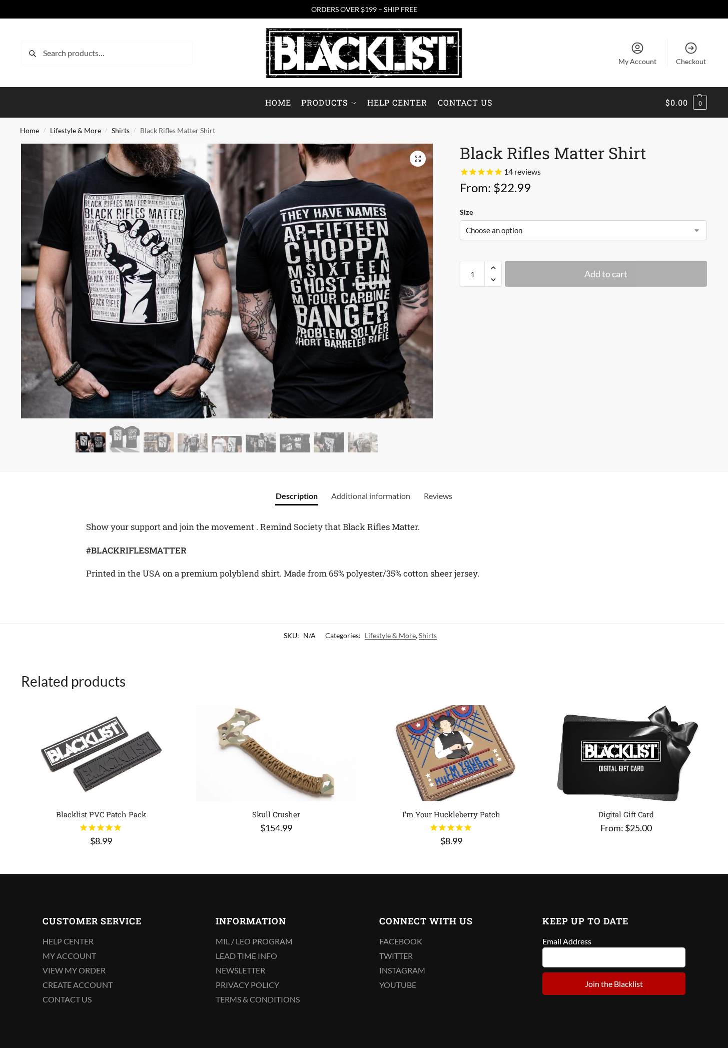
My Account (637, 61)
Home (29, 131)
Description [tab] (297, 495)
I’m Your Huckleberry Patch (451, 814)
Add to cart (605, 273)
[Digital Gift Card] (626, 753)
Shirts (121, 131)
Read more (101, 863)
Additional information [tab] (370, 495)
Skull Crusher (276, 814)
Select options (626, 850)
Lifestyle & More (75, 131)
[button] (686, 103)
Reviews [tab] (438, 495)
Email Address (566, 941)
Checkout (691, 61)
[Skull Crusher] (276, 753)
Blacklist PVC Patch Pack (101, 814)
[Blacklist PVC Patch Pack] (101, 753)
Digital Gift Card (626, 814)
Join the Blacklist (614, 983)
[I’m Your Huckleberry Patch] (451, 753)
